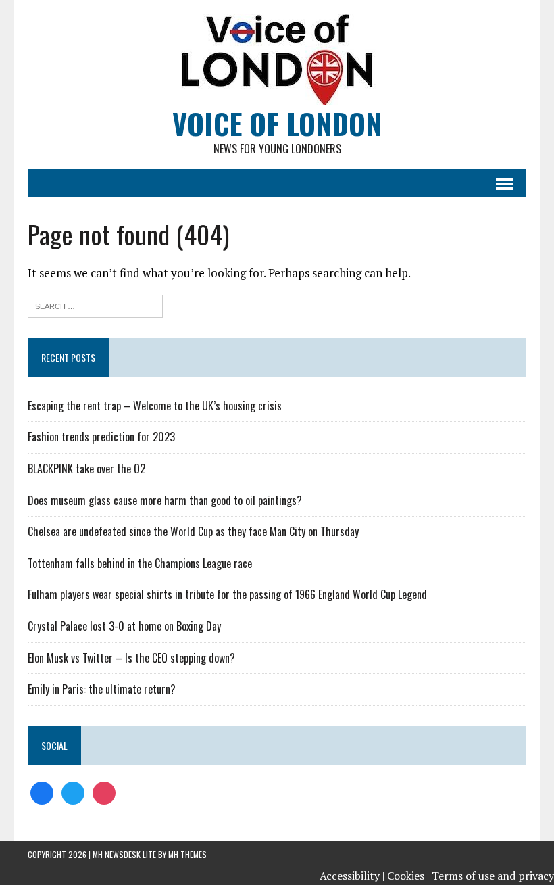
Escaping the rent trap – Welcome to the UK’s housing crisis (155, 406)
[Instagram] (104, 791)
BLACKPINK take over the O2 (86, 468)
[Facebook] (41, 791)
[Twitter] (72, 791)
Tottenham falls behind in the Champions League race (140, 563)
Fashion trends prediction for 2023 (101, 437)
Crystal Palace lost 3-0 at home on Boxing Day (124, 626)
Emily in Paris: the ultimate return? (102, 689)
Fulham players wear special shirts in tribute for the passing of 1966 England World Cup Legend (227, 594)
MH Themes (187, 854)
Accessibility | (352, 875)
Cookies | (408, 875)
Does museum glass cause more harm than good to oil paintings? (165, 500)
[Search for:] (95, 304)
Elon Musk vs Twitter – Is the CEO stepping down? (131, 658)
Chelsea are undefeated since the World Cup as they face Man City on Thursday (193, 531)
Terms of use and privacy (493, 875)
